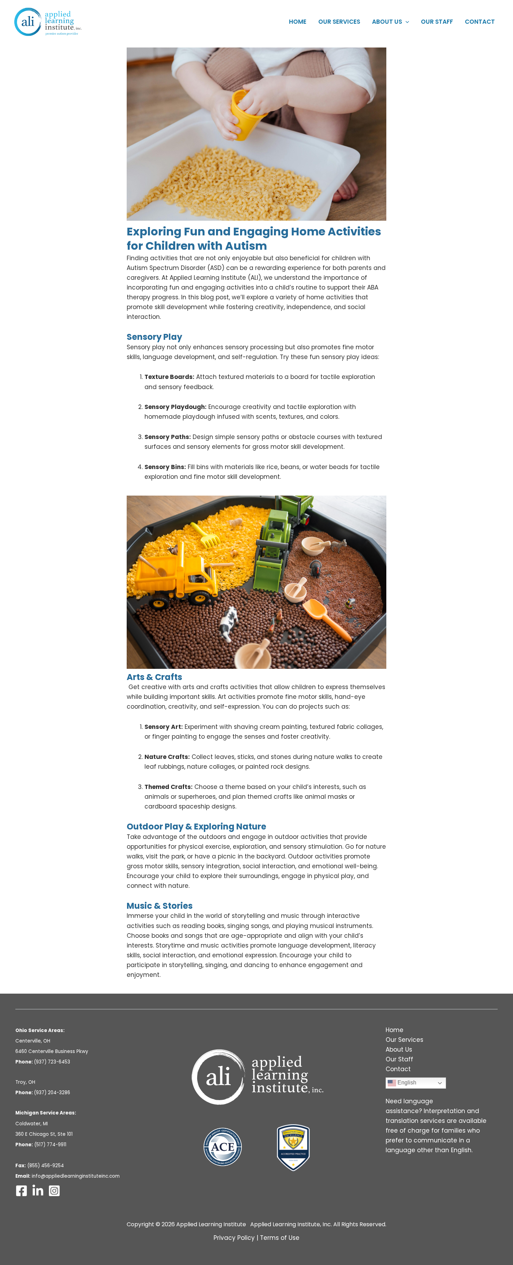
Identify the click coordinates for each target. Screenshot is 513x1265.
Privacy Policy (234, 1238)
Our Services (339, 21)
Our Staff (437, 21)
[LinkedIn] (38, 1191)
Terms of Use (279, 1238)
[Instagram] (54, 1191)
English (406, 1083)
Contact (480, 21)
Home (297, 21)
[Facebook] (21, 1191)
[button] (405, 21)
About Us (387, 21)
